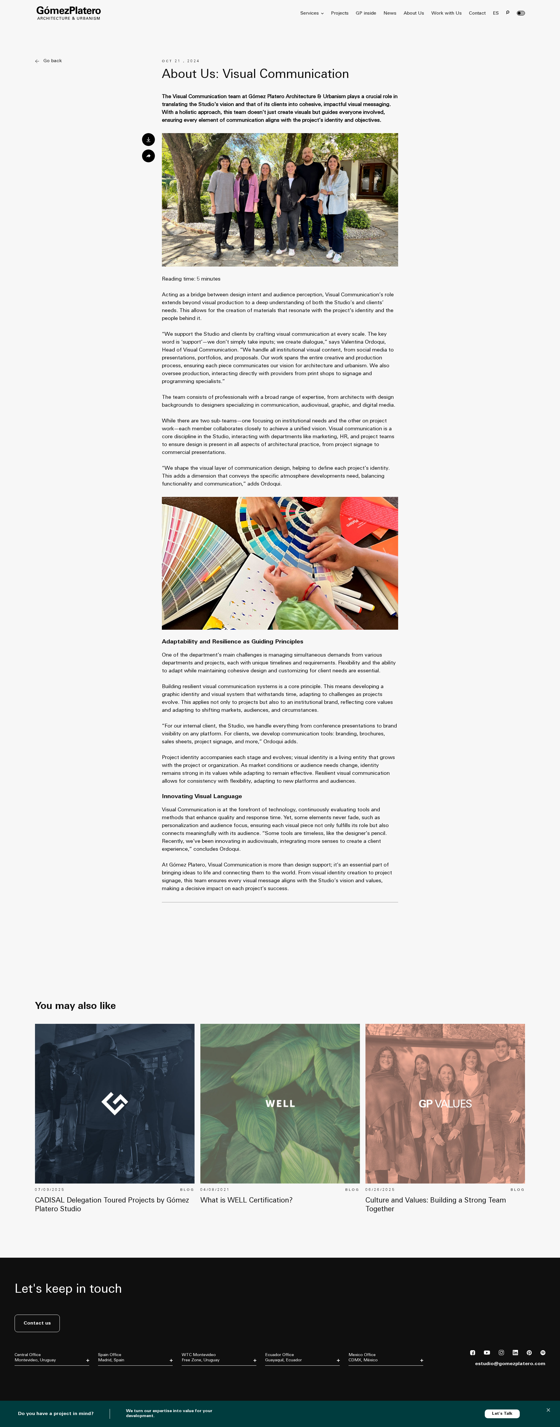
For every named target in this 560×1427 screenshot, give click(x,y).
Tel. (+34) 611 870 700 (116, 1379)
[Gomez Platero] (68, 13)
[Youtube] (487, 1353)
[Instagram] (501, 1354)
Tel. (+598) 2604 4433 (32, 1379)
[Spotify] (542, 1354)
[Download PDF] (148, 139)
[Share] (148, 155)
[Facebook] (472, 1354)
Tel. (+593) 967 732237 (284, 1383)
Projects (340, 13)
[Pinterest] (529, 1354)
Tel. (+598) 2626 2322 (199, 1379)
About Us (414, 13)
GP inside (366, 13)
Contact (477, 13)
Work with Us (446, 13)
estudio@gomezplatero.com (510, 1364)
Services (309, 13)
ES (496, 13)
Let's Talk (502, 1414)
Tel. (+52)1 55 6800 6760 (369, 1383)
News (390, 13)
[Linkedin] (515, 1354)
